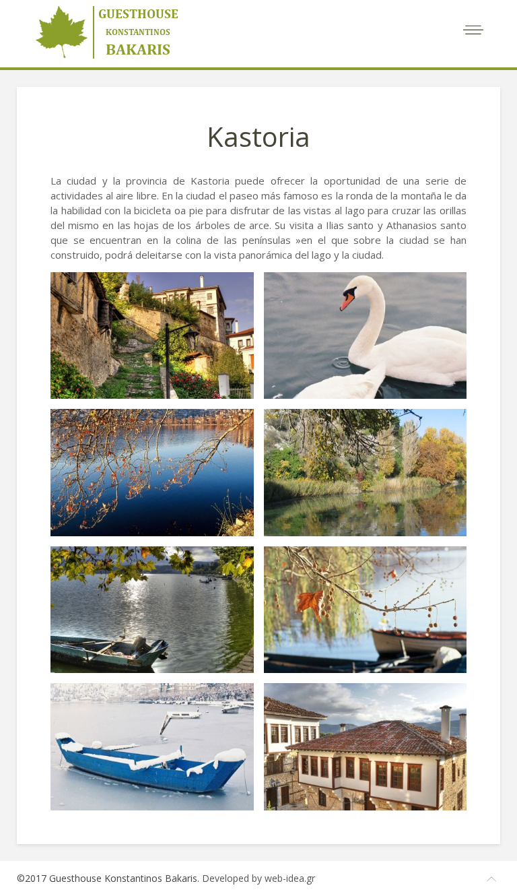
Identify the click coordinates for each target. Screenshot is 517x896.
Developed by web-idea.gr (258, 878)
